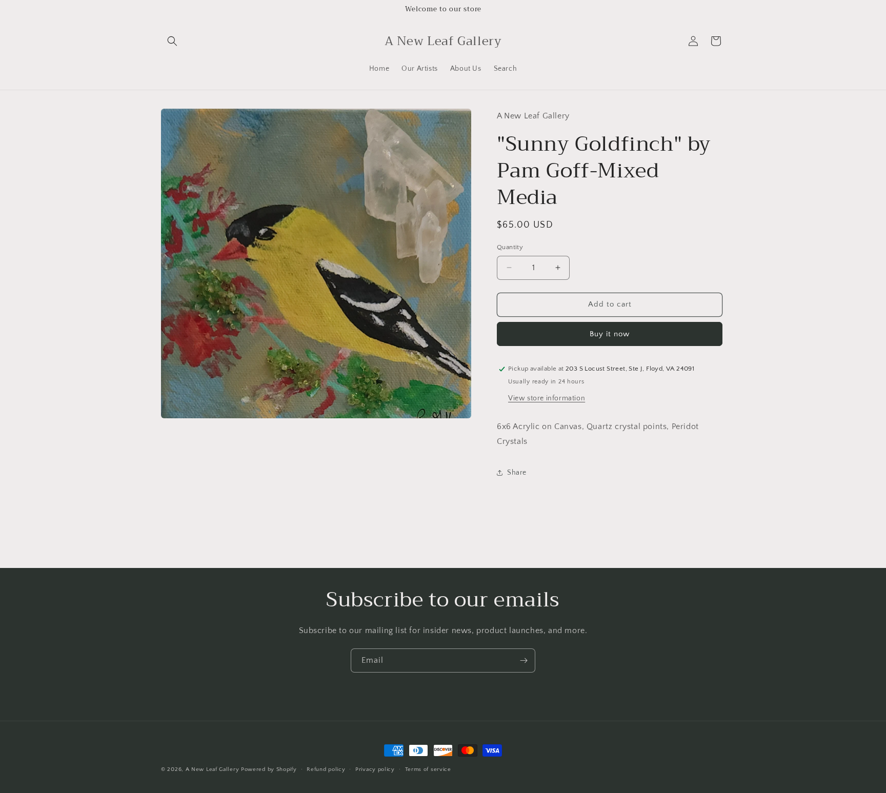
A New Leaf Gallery (212, 769)
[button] (172, 41)
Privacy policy (375, 769)
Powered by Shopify (269, 769)
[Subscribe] (523, 660)
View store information (546, 398)
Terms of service (428, 769)
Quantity (510, 247)
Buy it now (610, 334)
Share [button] (517, 473)
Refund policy (326, 769)
